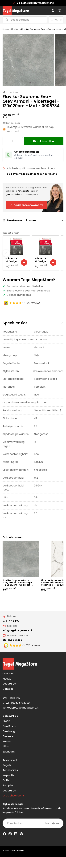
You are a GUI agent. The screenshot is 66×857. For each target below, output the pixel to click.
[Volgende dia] (59, 253)
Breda (6, 721)
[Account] (52, 10)
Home (6, 29)
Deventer (9, 736)
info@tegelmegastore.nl (17, 630)
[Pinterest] (21, 834)
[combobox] (20, 19)
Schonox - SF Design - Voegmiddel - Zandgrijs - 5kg (11, 260)
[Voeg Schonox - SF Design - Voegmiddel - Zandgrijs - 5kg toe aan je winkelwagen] (24, 262)
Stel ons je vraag (12, 640)
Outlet (7, 780)
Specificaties (15, 323)
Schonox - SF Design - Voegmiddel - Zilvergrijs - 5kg (41, 260)
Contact (8, 689)
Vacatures (9, 684)
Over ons (8, 673)
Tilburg (7, 746)
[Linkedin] (16, 834)
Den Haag (9, 731)
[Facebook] (4, 834)
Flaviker (15, 29)
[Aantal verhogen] (19, 141)
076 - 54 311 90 (11, 620)
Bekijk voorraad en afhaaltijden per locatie (32, 174)
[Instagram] (10, 834)
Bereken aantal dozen (21, 220)
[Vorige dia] (6, 253)
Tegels (7, 765)
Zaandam (9, 751)
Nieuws (7, 679)
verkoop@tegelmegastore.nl (21, 707)
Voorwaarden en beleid (14, 850)
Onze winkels (10, 716)
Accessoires (10, 770)
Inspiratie (8, 775)
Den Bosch (9, 726)
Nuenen (7, 741)
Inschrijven (52, 823)
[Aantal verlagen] (6, 141)
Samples (8, 785)
